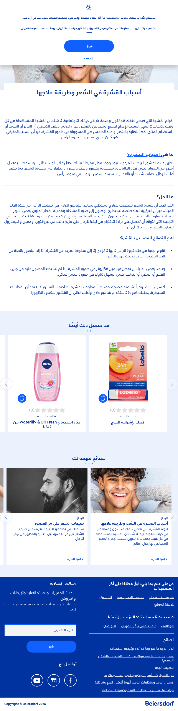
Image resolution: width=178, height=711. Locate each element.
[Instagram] (54, 680)
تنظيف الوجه (164, 668)
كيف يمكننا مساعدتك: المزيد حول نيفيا (141, 617)
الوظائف (167, 626)
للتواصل (105, 597)
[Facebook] (70, 680)
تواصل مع (67, 664)
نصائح (168, 640)
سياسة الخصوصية (130, 597)
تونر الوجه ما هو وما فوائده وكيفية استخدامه (142, 649)
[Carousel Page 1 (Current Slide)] (90, 330)
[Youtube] (37, 680)
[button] (103, 398)
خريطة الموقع (164, 604)
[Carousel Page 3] (85, 463)
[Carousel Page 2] (87, 330)
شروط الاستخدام (161, 597)
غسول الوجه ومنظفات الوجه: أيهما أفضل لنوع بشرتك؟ (134, 682)
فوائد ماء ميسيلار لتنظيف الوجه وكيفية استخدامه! (138, 690)
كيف (87, 58)
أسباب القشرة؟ (144, 154)
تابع (51, 646)
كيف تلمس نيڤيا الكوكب (138, 626)
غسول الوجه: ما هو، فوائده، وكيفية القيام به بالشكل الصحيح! (136, 658)
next (6, 383)
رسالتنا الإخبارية (63, 583)
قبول (89, 46)
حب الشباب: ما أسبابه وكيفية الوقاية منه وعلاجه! (139, 675)
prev (172, 383)
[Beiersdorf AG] (159, 704)
